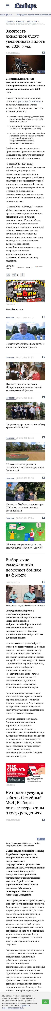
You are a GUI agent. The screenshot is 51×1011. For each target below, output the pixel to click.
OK (45, 1001)
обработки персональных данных (16, 1006)
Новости (20, 21)
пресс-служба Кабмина (29, 101)
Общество (32, 21)
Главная (9, 21)
